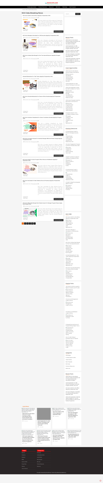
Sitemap (23, 466)
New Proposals (73, 7)
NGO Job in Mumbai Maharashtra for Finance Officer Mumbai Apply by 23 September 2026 (73, 268)
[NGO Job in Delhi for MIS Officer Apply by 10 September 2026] (70, 224)
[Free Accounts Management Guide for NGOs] (70, 306)
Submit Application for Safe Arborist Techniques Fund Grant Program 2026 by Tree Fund (72, 47)
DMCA (23, 459)
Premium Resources (43, 7)
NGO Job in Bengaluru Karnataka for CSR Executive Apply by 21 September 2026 (41, 35)
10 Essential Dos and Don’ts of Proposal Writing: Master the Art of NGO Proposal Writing (73, 325)
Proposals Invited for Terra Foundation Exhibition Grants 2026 (72, 113)
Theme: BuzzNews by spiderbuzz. (58, 472)
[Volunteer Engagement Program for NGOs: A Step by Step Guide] (70, 151)
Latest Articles (69, 359)
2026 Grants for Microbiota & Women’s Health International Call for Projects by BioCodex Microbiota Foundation (72, 71)
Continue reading (58, 31)
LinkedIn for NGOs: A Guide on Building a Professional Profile (72, 157)
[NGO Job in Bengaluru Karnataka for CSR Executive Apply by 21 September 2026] (70, 236)
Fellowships (64, 7)
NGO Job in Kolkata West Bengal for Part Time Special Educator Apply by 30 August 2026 (73, 243)
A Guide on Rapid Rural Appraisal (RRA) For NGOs (73, 183)
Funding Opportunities (31, 7)
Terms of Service (25, 468)
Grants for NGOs (24, 461)
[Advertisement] (73, 25)
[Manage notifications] (100, 481)
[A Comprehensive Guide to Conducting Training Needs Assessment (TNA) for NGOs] (70, 176)
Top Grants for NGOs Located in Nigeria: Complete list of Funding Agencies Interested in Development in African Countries (73, 287)
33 (32, 223)
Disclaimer (23, 457)
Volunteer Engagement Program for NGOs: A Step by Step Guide (73, 145)
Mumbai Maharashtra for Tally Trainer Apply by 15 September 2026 (38, 76)
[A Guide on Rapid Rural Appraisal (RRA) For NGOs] (70, 189)
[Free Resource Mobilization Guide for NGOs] (70, 318)
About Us (23, 452)
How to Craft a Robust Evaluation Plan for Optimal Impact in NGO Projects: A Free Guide (72, 338)
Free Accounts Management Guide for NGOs (72, 300)
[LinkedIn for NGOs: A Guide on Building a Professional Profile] (70, 163)
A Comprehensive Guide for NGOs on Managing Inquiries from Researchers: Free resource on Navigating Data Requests (72, 132)
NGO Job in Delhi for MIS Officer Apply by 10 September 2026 (36, 15)
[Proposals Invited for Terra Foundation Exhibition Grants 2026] (70, 119)
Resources (51, 7)
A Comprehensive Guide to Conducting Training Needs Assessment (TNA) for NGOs (72, 170)
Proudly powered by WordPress (44, 472)
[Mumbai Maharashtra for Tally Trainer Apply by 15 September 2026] (70, 262)
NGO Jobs (58, 7)
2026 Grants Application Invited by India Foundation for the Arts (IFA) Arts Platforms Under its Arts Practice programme (73, 88)
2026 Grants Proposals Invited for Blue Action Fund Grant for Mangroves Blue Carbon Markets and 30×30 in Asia (73, 101)
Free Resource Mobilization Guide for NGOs (71, 312)
